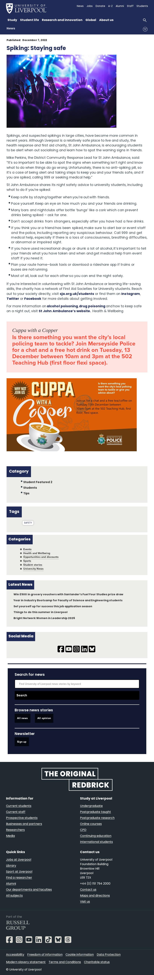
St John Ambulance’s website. (65, 311)
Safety (28, 523)
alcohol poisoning (62, 306)
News (11, 28)
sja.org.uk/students (77, 294)
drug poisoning (92, 306)
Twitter (13, 299)
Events (27, 549)
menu (145, 29)
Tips (26, 493)
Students (30, 488)
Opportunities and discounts (41, 557)
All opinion (44, 718)
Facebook (32, 299)
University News (33, 569)
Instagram (130, 294)
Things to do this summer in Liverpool (40, 612)
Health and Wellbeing (36, 553)
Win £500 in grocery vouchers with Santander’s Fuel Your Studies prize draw (68, 594)
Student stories (32, 565)
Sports (27, 561)
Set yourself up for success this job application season (53, 606)
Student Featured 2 (37, 482)
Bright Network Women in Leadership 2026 (44, 618)
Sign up (21, 742)
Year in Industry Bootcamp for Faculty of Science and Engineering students (68, 600)
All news (22, 718)
